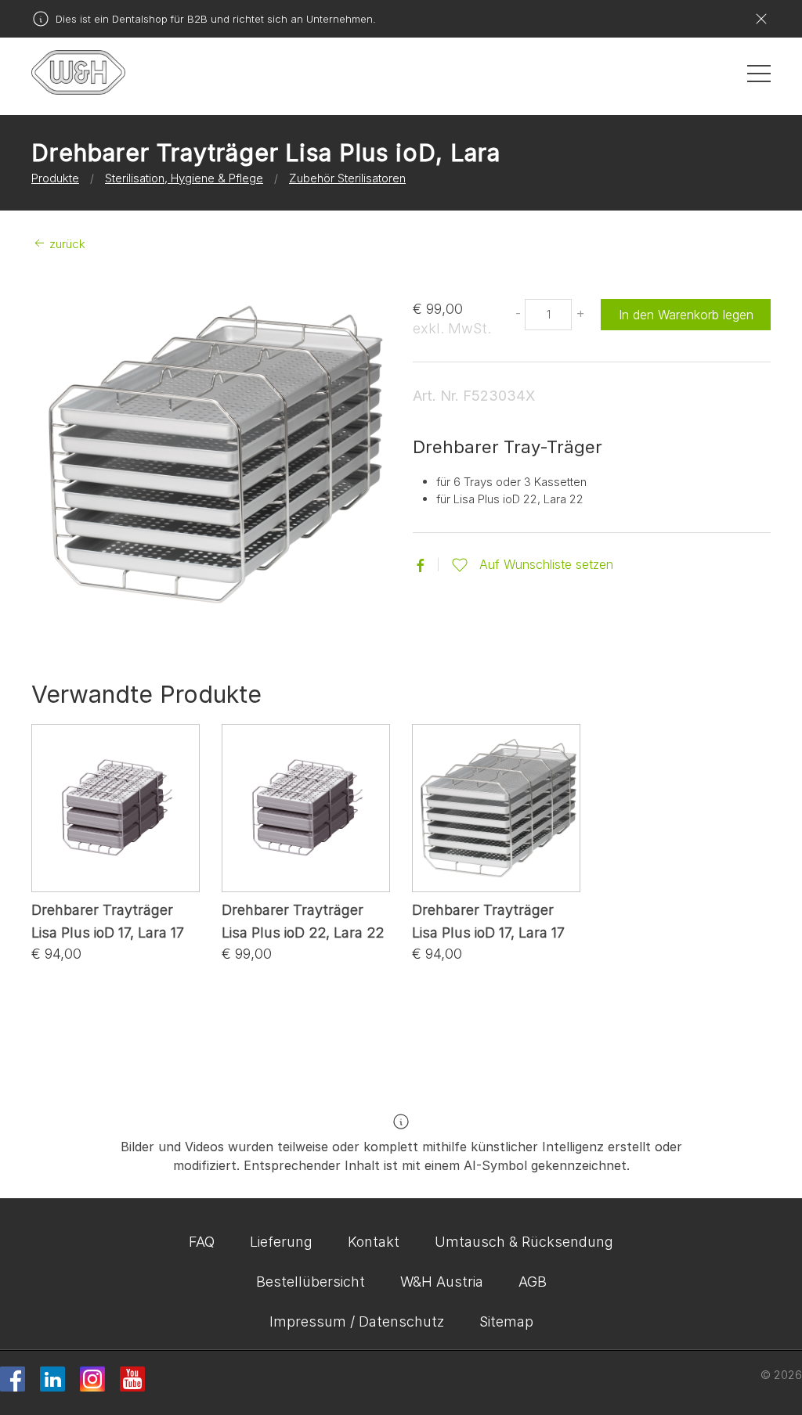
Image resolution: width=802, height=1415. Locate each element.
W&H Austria (441, 1281)
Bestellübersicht (310, 1281)
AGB (532, 1281)
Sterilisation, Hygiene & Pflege (184, 178)
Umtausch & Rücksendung (524, 1241)
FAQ (202, 1241)
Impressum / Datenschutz (356, 1321)
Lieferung (281, 1241)
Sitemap (506, 1321)
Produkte (55, 178)
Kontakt (373, 1241)
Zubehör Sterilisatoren (347, 178)
